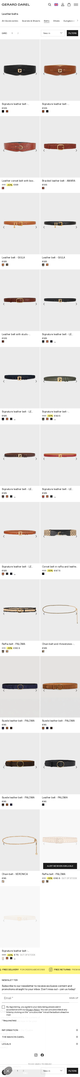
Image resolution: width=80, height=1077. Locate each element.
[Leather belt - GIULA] (20, 223)
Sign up (73, 998)
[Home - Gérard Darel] (16, 5)
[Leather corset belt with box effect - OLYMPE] (20, 147)
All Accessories (10, 20)
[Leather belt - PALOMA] (60, 763)
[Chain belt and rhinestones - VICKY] (60, 610)
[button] (72, 33)
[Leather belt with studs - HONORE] (20, 300)
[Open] (76, 5)
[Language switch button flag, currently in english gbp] (56, 4)
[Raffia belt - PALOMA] (20, 610)
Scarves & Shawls (31, 20)
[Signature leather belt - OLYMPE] (20, 70)
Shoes (56, 20)
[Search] (49, 4)
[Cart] (69, 4)
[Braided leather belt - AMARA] (60, 147)
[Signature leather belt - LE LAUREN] (60, 300)
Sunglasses (69, 20)
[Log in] (62, 4)
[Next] (76, 21)
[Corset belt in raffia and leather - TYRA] (60, 532)
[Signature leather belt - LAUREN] (60, 377)
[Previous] (3, 74)
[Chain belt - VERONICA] (20, 840)
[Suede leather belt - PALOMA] (20, 687)
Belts (46, 20)
